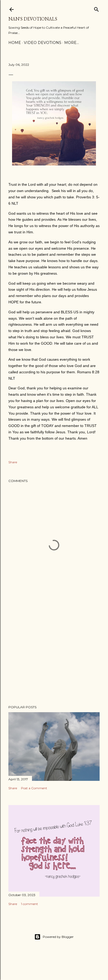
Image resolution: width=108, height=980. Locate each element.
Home (14, 42)
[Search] (96, 8)
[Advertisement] (54, 655)
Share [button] (12, 462)
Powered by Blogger (58, 937)
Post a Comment (34, 788)
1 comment (29, 904)
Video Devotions (42, 42)
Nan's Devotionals (32, 19)
